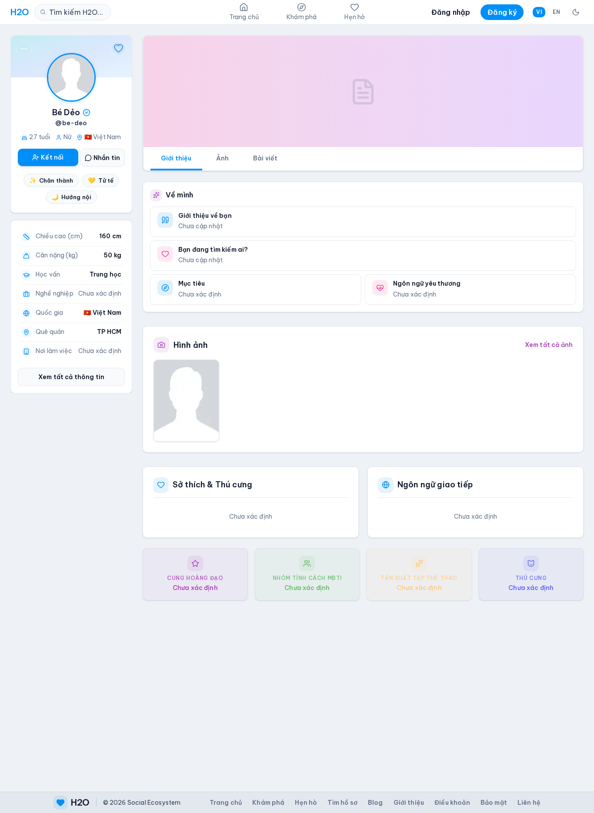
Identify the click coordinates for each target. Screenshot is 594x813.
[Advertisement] (363, 689)
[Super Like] (119, 49)
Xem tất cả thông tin (71, 377)
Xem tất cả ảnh (549, 345)
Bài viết (265, 158)
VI (538, 12)
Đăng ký (502, 12)
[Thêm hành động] (24, 49)
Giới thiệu (176, 158)
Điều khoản (452, 802)
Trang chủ (226, 802)
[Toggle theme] (576, 12)
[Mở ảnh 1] (186, 400)
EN (556, 12)
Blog (375, 802)
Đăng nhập (450, 12)
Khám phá (268, 802)
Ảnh (222, 158)
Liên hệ (529, 802)
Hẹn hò (306, 802)
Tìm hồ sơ (342, 802)
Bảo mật (494, 802)
